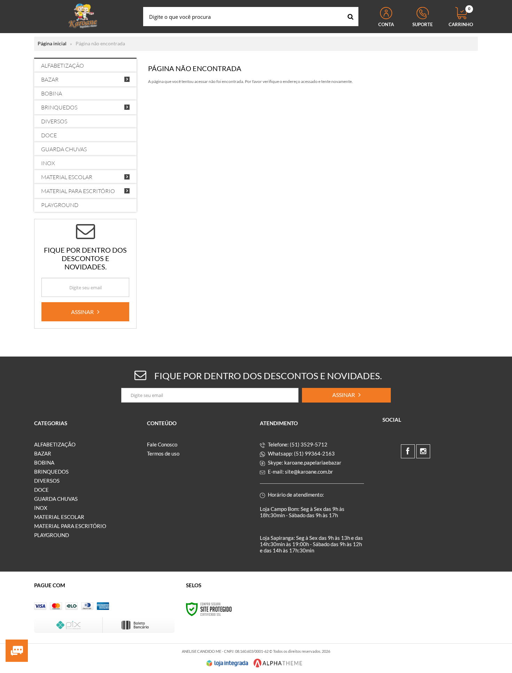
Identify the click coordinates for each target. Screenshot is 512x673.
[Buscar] (350, 16)
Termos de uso (163, 453)
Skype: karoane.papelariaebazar (304, 462)
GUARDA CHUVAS (56, 499)
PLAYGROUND (51, 535)
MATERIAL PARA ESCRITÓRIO (70, 526)
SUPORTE (422, 24)
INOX (40, 508)
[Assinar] (85, 311)
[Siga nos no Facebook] (408, 451)
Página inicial (52, 43)
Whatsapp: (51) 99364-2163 (301, 453)
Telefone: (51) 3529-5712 (297, 444)
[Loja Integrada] (227, 663)
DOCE (41, 490)
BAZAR (42, 453)
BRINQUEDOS (51, 471)
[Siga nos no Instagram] (423, 451)
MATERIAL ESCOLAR (59, 517)
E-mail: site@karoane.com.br (300, 471)
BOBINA (44, 462)
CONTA (386, 24)
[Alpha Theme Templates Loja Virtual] (278, 663)
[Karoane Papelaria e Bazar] (83, 16)
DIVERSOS (47, 480)
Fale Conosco (162, 444)
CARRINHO (461, 17)
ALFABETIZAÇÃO (55, 444)
